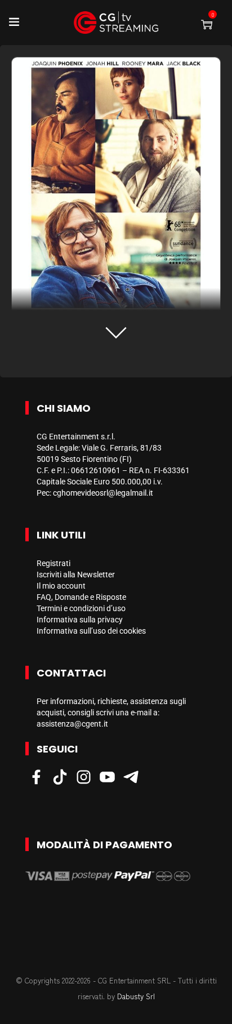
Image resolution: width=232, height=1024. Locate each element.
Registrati (53, 563)
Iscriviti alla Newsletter (76, 574)
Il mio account (61, 585)
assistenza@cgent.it (72, 723)
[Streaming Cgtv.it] (116, 22)
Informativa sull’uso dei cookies (91, 630)
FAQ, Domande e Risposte (81, 597)
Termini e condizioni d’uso (81, 608)
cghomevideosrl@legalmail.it (103, 492)
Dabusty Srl (136, 996)
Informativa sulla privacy (80, 619)
